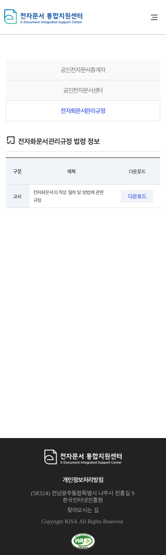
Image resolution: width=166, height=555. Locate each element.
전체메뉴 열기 (154, 17)
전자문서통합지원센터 (78, 16)
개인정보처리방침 (83, 479)
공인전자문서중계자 (83, 69)
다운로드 (137, 196)
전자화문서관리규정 (83, 111)
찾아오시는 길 (83, 509)
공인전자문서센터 (83, 90)
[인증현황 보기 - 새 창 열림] (83, 541)
